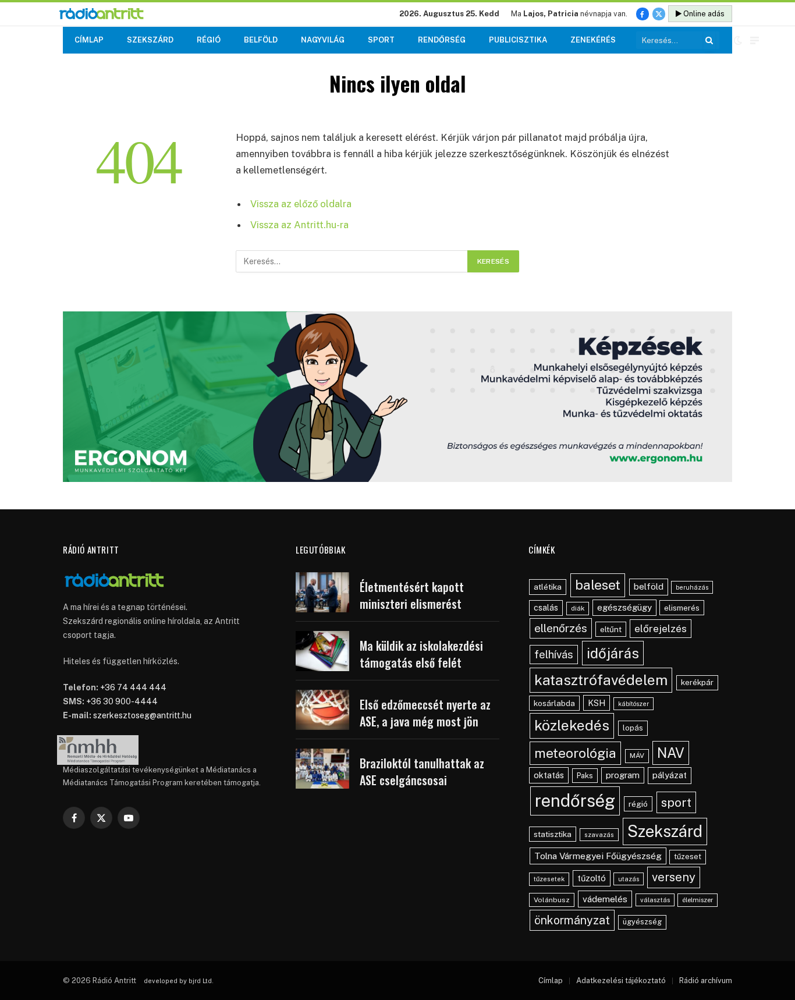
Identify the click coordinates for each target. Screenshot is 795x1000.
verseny (673, 877)
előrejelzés (660, 628)
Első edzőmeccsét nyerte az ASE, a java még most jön (425, 712)
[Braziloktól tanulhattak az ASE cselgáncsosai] (322, 769)
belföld (648, 586)
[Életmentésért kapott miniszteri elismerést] (322, 592)
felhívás (553, 654)
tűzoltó (591, 878)
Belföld (261, 40)
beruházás (692, 587)
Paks (585, 775)
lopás (633, 728)
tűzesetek (549, 878)
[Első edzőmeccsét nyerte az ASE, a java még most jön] (322, 710)
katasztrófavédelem (601, 680)
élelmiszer (697, 900)
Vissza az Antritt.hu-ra (299, 225)
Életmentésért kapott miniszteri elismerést (412, 595)
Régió (209, 40)
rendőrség (575, 800)
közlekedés (571, 725)
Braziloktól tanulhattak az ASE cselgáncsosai (422, 771)
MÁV (637, 755)
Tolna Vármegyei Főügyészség (598, 855)
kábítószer (633, 703)
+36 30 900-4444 (122, 701)
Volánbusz (552, 900)
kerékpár (697, 682)
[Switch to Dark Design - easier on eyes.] (738, 40)
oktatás (549, 775)
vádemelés (605, 899)
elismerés (682, 607)
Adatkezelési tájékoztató (621, 980)
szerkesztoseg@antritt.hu (142, 715)
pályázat (669, 775)
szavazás (599, 834)
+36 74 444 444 (133, 687)
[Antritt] (106, 14)
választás (655, 900)
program (623, 775)
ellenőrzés (560, 628)
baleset (597, 585)
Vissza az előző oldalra (301, 204)
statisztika (553, 834)
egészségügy (624, 607)
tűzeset (687, 856)
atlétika (548, 586)
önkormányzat (572, 920)
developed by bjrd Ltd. (179, 980)
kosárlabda (554, 703)
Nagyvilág (323, 40)
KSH (596, 703)
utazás (628, 878)
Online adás (703, 13)
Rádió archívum (705, 980)
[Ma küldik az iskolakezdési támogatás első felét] (322, 651)
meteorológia (575, 753)
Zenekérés (593, 40)
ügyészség (642, 921)
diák (577, 608)
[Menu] (754, 40)
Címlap (89, 40)
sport (676, 802)
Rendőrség (442, 40)
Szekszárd (150, 40)
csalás (546, 607)
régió (638, 803)
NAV (670, 753)
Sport (381, 40)
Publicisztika (518, 40)
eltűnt (611, 629)
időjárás (613, 653)
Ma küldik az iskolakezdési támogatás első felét (421, 654)
